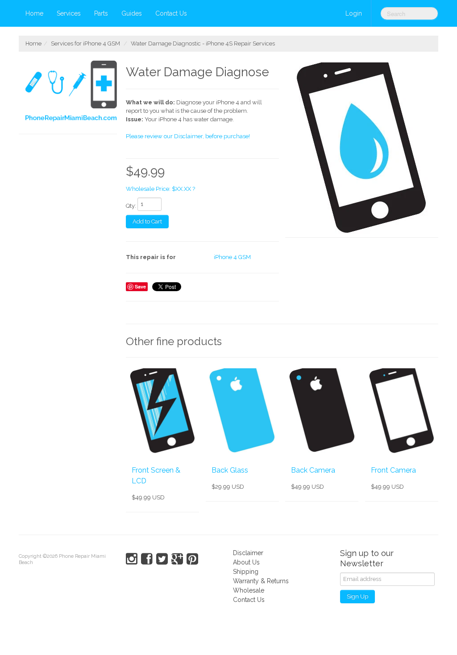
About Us (246, 562)
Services (69, 13)
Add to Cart (147, 221)
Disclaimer (248, 552)
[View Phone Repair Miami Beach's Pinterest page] (192, 559)
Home (34, 13)
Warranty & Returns (261, 581)
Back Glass (230, 470)
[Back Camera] (322, 411)
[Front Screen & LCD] (162, 411)
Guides (131, 13)
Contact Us (171, 13)
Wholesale (248, 590)
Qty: (131, 205)
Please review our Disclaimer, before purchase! (188, 136)
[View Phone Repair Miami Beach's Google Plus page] (177, 559)
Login (353, 13)
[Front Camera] (401, 411)
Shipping (245, 571)
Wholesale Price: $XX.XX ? (160, 188)
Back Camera (313, 470)
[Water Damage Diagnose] (361, 149)
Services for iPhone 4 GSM (85, 43)
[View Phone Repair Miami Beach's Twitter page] (162, 559)
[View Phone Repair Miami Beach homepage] (71, 93)
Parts (101, 13)
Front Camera (393, 470)
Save (140, 286)
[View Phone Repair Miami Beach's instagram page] (131, 559)
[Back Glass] (242, 411)
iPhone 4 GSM (232, 257)
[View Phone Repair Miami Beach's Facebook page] (147, 559)
